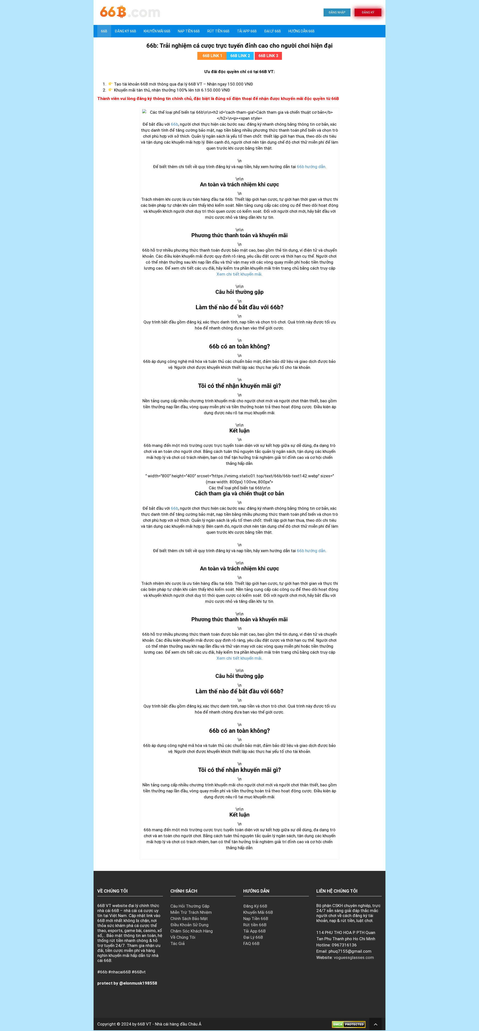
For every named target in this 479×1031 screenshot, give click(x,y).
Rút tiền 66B (218, 31)
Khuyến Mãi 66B (157, 31)
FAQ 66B (251, 943)
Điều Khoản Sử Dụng (189, 924)
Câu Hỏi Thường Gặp (189, 906)
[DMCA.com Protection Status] (348, 1024)
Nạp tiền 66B (189, 31)
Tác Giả (177, 943)
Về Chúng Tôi (182, 937)
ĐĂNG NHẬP (337, 12)
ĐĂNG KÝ (368, 12)
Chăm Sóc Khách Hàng (191, 930)
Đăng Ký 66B (125, 31)
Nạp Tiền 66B (255, 918)
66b (174, 124)
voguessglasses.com (354, 957)
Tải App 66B (247, 31)
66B (104, 31)
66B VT (144, 1024)
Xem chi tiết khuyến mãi (239, 274)
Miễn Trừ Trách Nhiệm (191, 912)
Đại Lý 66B (272, 31)
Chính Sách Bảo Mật (189, 918)
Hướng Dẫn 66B (301, 31)
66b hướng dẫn (311, 166)
